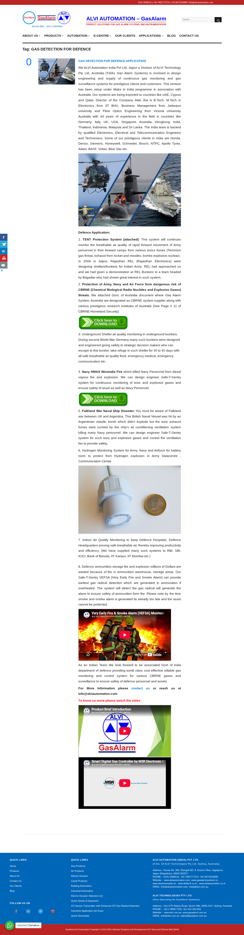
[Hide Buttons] (1, 270)
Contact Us (15, 881)
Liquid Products (79, 881)
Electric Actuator (79, 876)
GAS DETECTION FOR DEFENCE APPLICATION (112, 61)
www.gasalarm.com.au (194, 912)
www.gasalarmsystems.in (204, 880)
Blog (12, 891)
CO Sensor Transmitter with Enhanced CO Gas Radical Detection (105, 905)
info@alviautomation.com (174, 886)
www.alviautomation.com (177, 880)
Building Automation (81, 886)
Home (13, 866)
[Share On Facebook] (3, 237)
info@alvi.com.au (170, 915)
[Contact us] (3, 265)
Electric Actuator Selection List (87, 895)
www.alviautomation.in (164, 883)
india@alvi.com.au (198, 886)
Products (14, 871)
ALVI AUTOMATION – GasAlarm (126, 19)
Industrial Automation (82, 891)
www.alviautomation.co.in (212, 883)
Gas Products (78, 866)
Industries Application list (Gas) (87, 910)
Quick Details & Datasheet (84, 900)
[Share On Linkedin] (3, 251)
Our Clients (16, 886)
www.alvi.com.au (172, 912)
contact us (140, 688)
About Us (14, 876)
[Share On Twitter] (3, 244)
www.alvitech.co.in (187, 883)
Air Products (77, 871)
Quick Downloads (80, 915)
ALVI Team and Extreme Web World (163, 929)
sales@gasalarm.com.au (194, 915)
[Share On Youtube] (3, 258)
